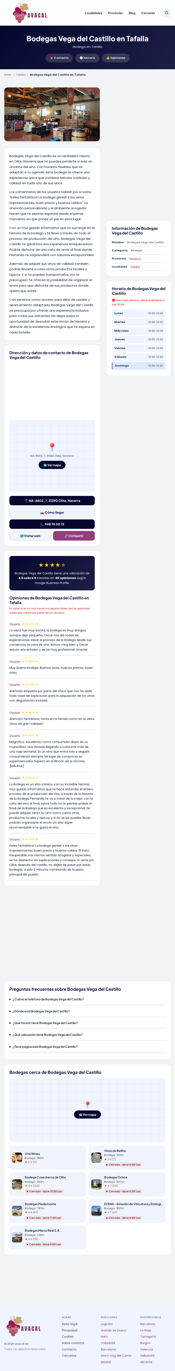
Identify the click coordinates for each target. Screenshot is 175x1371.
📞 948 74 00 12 (52, 524)
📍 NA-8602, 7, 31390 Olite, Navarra (52, 500)
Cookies (68, 1337)
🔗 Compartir (73, 536)
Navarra (135, 259)
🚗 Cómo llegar (52, 512)
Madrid (106, 1362)
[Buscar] (167, 13)
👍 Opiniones (115, 58)
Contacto (69, 1349)
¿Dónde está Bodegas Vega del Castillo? (41, 1011)
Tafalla (20, 75)
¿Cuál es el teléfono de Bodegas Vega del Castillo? (48, 999)
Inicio (8, 75)
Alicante (146, 1362)
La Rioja (145, 1330)
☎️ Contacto (59, 58)
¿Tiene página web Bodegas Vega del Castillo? (45, 1046)
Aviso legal (69, 1324)
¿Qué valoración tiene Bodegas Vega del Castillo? (48, 1034)
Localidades (93, 13)
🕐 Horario (87, 58)
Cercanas (148, 13)
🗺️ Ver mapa (52, 465)
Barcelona (108, 1349)
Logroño (107, 1324)
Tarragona (148, 1337)
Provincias (115, 13)
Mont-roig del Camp (116, 1356)
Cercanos (69, 1356)
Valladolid (108, 1343)
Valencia (146, 1349)
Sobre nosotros (73, 1343)
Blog (132, 13)
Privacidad (69, 1330)
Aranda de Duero (113, 1330)
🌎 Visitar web (30, 536)
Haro (104, 1337)
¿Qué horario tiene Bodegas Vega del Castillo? (45, 1023)
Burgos (145, 1343)
